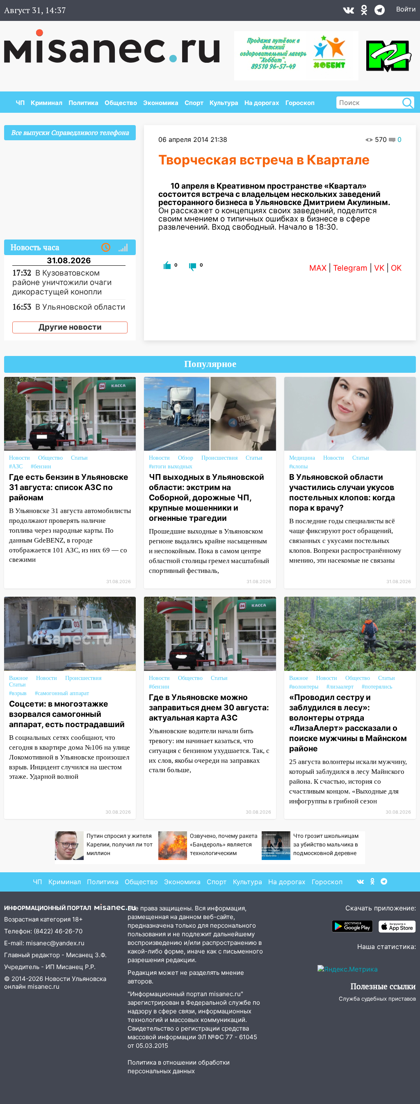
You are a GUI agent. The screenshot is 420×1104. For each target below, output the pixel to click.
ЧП (20, 103)
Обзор (185, 458)
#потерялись (377, 687)
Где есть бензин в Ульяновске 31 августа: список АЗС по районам (68, 487)
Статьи (79, 458)
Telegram (350, 268)
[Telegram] (379, 12)
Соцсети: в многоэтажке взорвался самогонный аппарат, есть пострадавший (67, 714)
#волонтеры (303, 687)
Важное (18, 678)
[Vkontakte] (348, 12)
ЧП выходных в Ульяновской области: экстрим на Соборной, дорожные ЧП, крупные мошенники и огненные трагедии (206, 497)
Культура (224, 103)
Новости (19, 458)
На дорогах (261, 103)
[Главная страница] (117, 42)
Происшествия (219, 458)
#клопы (298, 466)
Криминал (46, 103)
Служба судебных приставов (377, 998)
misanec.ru (43, 986)
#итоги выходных (170, 466)
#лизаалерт (340, 687)
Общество (121, 103)
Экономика (160, 103)
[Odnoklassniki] (364, 12)
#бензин (41, 466)
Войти (406, 9)
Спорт (194, 103)
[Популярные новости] (123, 248)
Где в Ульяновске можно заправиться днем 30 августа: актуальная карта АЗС (209, 707)
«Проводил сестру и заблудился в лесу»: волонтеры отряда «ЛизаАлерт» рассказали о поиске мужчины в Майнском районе (348, 722)
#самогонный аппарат (62, 693)
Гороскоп (300, 103)
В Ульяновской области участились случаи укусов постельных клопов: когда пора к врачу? (342, 492)
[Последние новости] (105, 248)
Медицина (302, 458)
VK (379, 268)
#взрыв (18, 693)
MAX (317, 268)
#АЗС (16, 466)
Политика (83, 103)
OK (396, 268)
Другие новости (70, 327)
